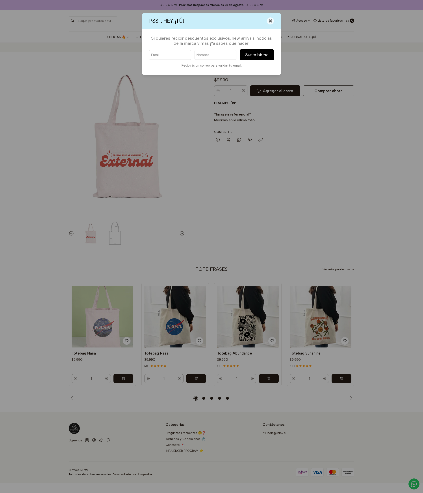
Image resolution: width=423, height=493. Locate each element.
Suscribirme (257, 55)
